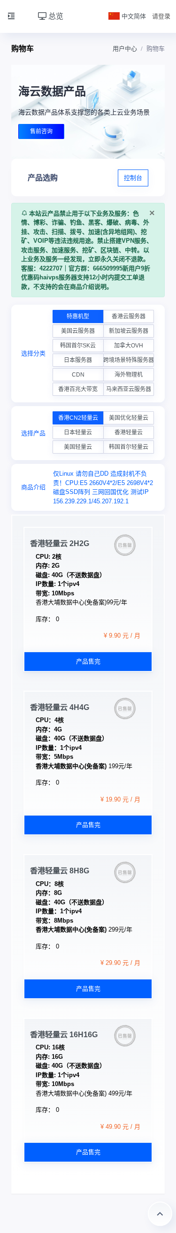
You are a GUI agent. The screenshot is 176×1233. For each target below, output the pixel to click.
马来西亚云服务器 (128, 389)
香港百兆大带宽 (78, 389)
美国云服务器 (78, 331)
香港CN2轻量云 (78, 418)
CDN (78, 374)
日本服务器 (78, 360)
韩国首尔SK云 (78, 345)
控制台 (133, 177)
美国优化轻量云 (128, 418)
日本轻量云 (78, 432)
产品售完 (88, 661)
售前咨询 (41, 131)
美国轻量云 (78, 447)
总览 (54, 16)
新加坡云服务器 (128, 331)
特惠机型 (78, 316)
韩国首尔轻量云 (128, 447)
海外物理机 (129, 374)
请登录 (161, 16)
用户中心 (125, 48)
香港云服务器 (128, 316)
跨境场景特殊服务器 (128, 360)
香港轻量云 (129, 432)
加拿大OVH (128, 345)
